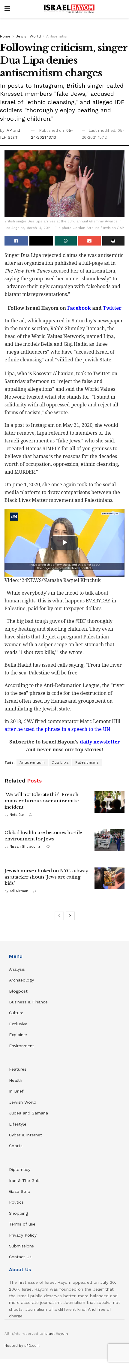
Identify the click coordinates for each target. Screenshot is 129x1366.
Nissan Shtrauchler (26, 847)
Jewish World (28, 36)
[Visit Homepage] (69, 9)
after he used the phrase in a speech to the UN (57, 729)
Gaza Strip (19, 1191)
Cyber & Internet (25, 1134)
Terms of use (22, 1224)
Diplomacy (20, 1169)
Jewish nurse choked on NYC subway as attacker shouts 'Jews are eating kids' (46, 877)
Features (17, 1069)
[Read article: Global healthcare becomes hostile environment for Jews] (109, 840)
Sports (15, 1145)
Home (5, 36)
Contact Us (20, 1256)
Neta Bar (17, 815)
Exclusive (18, 1023)
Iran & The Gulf (24, 1180)
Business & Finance (28, 1002)
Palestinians (87, 762)
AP (10, 130)
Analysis (17, 969)
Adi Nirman (19, 891)
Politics (16, 1202)
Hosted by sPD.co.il (22, 1345)
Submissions (21, 1246)
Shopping (18, 1213)
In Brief (16, 1091)
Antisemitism (58, 36)
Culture (16, 1012)
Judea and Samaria (28, 1113)
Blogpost (18, 991)
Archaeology (21, 980)
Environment (21, 1045)
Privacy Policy (23, 1235)
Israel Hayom (56, 1333)
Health (15, 1080)
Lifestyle (17, 1124)
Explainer (18, 1034)
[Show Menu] (7, 9)
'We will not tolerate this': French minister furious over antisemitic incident (41, 801)
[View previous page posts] (59, 916)
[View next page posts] (70, 916)
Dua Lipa (60, 762)
